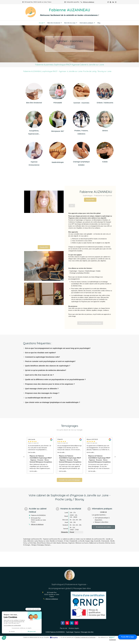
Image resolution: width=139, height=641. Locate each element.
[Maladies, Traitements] (57, 119)
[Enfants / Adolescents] (104, 91)
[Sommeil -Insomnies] (81, 91)
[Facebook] (63, 623)
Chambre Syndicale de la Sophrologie (85, 637)
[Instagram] (115, 2)
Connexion (112, 639)
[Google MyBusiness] (110, 2)
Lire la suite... (32, 452)
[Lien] (34, 91)
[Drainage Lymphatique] (81, 150)
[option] (69, 43)
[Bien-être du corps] (57, 150)
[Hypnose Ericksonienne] (34, 150)
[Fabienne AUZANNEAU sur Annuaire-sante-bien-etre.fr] (112, 637)
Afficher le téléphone (88, 2)
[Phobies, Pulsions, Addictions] (81, 119)
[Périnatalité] (57, 91)
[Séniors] (104, 119)
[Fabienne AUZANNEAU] (30, 17)
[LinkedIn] (113, 2)
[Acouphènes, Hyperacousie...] (34, 119)
